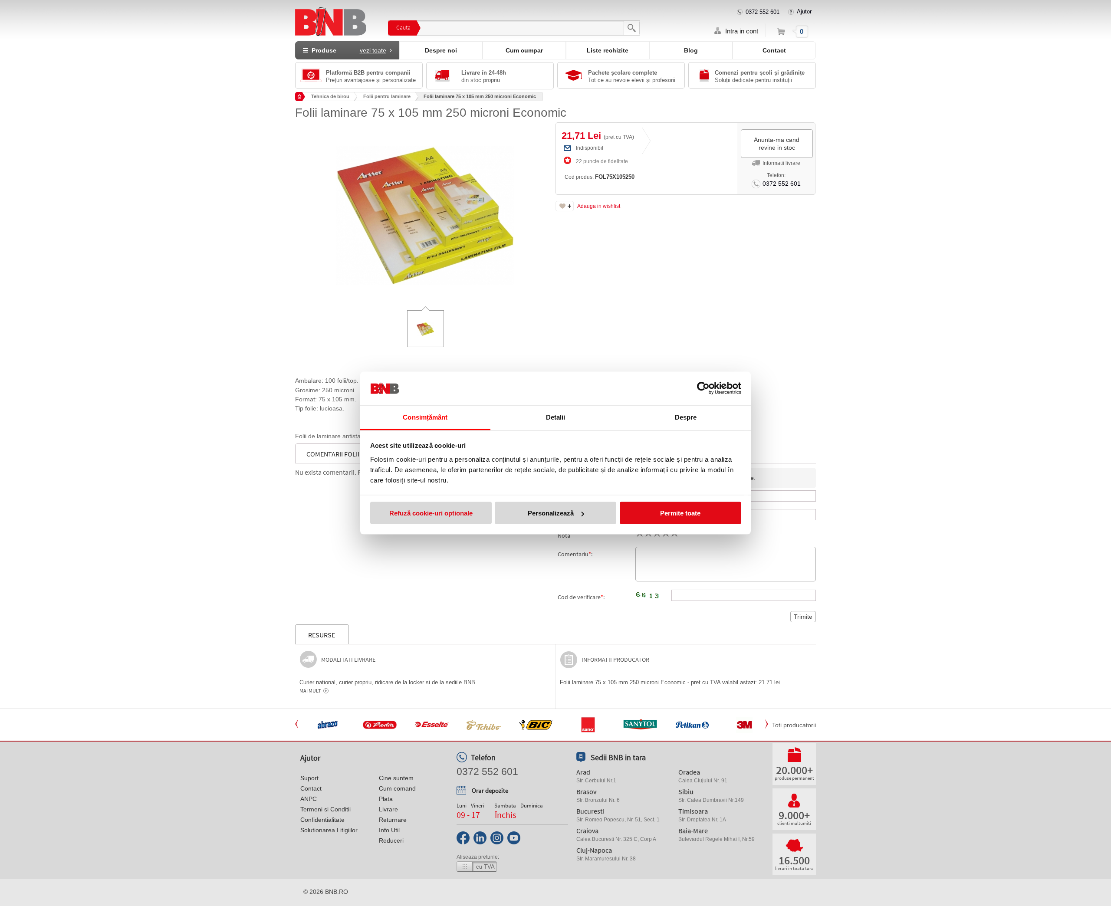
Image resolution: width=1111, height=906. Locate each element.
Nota (564, 535)
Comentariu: (575, 554)
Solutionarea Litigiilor (329, 830)
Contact (774, 50)
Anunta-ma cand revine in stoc (776, 143)
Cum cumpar (524, 50)
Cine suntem (396, 778)
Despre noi (441, 50)
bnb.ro (336, 891)
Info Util (389, 830)
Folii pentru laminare (387, 96)
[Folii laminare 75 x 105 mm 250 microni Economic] (425, 209)
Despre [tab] (686, 416)
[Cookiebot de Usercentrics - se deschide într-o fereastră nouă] (703, 388)
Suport (309, 778)
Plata (386, 798)
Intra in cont (741, 31)
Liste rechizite (607, 50)
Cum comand (397, 788)
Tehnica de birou (330, 96)
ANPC (308, 798)
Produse (347, 50)
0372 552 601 (762, 12)
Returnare (393, 819)
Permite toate (680, 513)
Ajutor (804, 11)
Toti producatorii (794, 725)
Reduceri (391, 840)
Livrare (388, 809)
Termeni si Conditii (325, 809)
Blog (691, 50)
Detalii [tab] (555, 416)
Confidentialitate (322, 819)
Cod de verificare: (581, 597)
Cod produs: (599, 177)
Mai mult (310, 690)
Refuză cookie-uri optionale (431, 513)
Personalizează (551, 513)
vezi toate (373, 50)
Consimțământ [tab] (425, 416)
